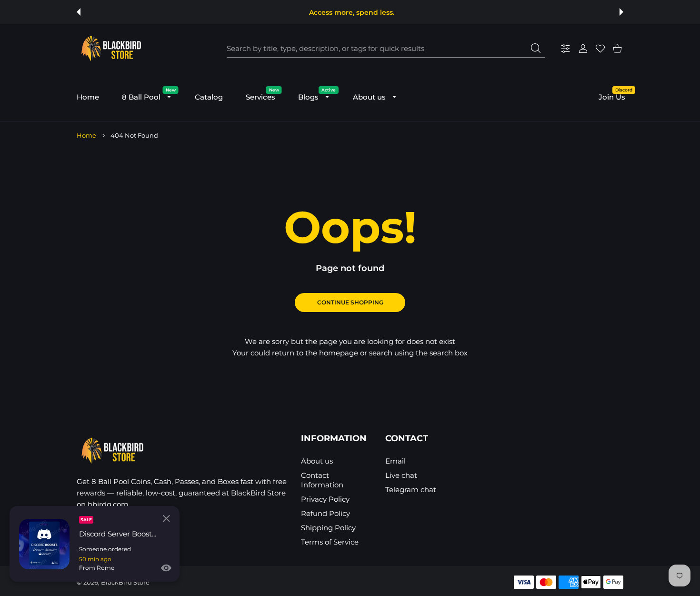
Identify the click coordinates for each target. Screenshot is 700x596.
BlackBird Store (125, 582)
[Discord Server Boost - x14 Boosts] (44, 544)
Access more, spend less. (351, 12)
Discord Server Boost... (117, 533)
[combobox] (386, 49)
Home (86, 135)
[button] (78, 12)
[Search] (535, 48)
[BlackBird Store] (110, 48)
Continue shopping (350, 302)
